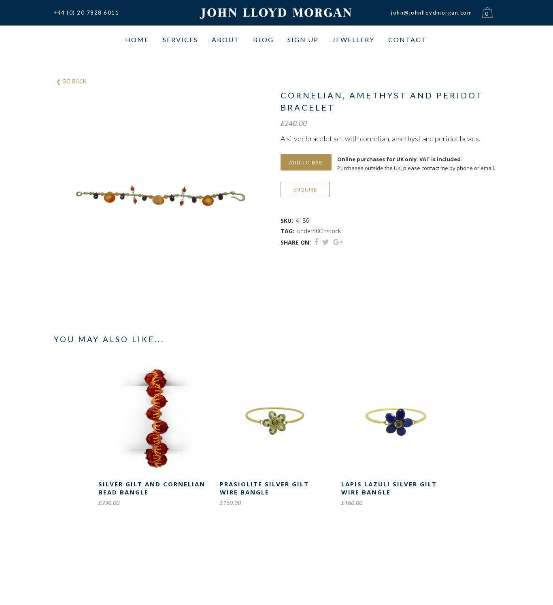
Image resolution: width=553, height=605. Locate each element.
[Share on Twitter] (325, 242)
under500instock (319, 231)
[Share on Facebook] (316, 242)
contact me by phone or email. (458, 168)
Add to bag (306, 162)
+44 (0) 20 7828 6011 (86, 12)
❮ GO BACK (71, 82)
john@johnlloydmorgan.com (431, 12)
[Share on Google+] (337, 242)
